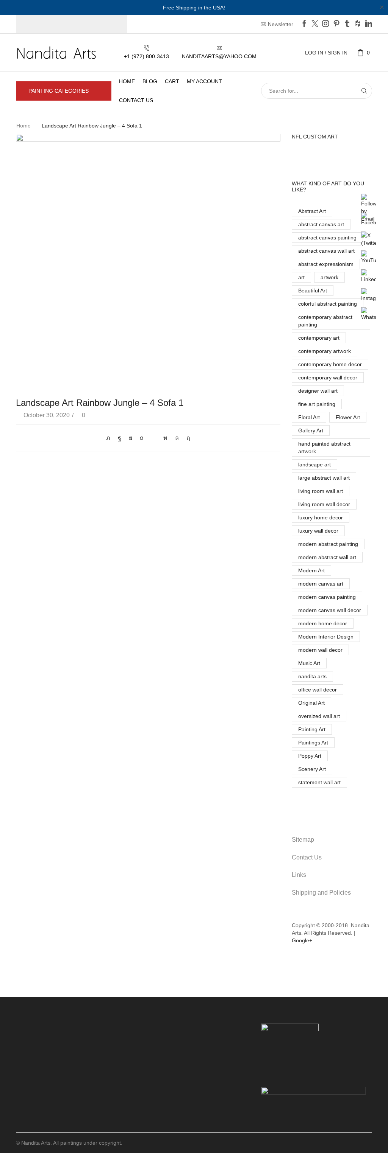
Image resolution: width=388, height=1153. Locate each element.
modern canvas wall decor (329, 610)
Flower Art (348, 417)
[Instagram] (325, 24)
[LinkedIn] (368, 24)
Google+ (302, 940)
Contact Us (307, 857)
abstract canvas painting (327, 238)
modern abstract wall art (327, 557)
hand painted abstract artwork (324, 447)
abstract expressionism (326, 264)
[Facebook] (304, 24)
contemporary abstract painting (325, 321)
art (301, 277)
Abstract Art (312, 211)
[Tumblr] (347, 24)
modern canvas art (320, 584)
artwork (329, 277)
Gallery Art (310, 430)
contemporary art (319, 338)
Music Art (309, 663)
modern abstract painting (328, 544)
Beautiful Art (312, 290)
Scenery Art (312, 769)
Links (299, 875)
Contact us (136, 100)
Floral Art (309, 417)
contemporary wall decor (327, 377)
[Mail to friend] (153, 438)
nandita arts (312, 676)
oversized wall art (319, 716)
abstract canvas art (321, 224)
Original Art (311, 703)
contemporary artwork (324, 351)
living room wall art (320, 491)
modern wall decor (320, 650)
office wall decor (317, 690)
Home (127, 81)
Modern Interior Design (326, 637)
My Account (204, 81)
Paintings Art (313, 743)
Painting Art (311, 729)
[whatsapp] (177, 438)
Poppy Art (309, 756)
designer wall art (318, 391)
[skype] (186, 438)
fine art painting (316, 404)
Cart (172, 81)
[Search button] (364, 90)
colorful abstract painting (327, 304)
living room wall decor (324, 504)
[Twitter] (314, 24)
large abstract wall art (324, 478)
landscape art (314, 465)
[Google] (357, 24)
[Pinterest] (336, 24)
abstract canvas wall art (326, 251)
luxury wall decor (318, 531)
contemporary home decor (330, 364)
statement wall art (319, 782)
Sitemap (303, 839)
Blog (149, 81)
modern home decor (322, 623)
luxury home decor (320, 517)
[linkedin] (165, 438)
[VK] (130, 438)
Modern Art (311, 570)
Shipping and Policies (321, 892)
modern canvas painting (327, 597)
